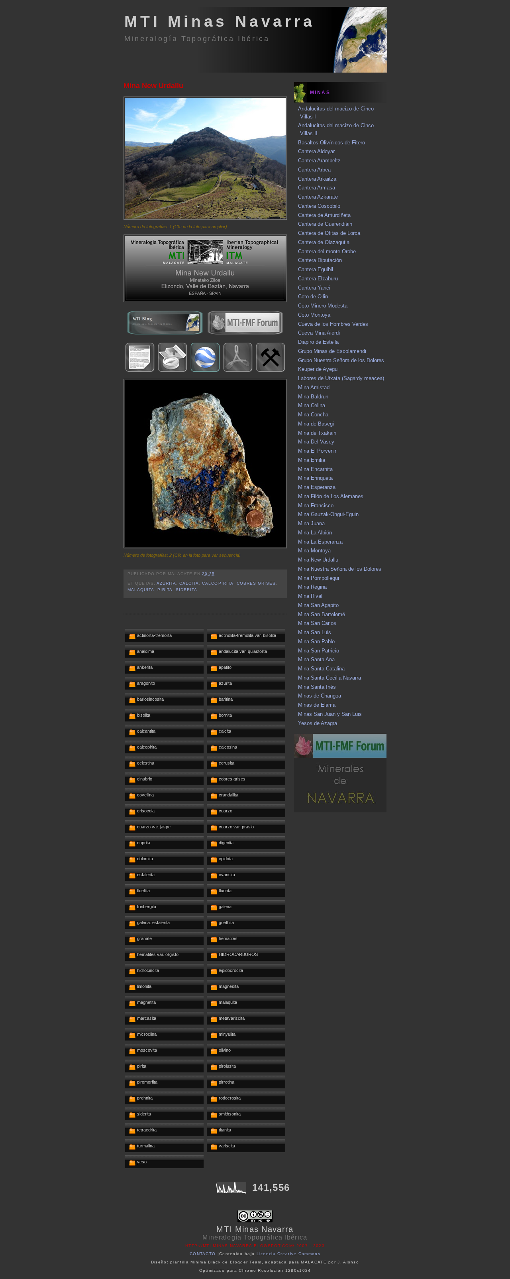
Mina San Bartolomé (321, 614)
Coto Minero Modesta (322, 306)
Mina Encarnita (315, 469)
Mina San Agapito (318, 605)
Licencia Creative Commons (289, 1253)
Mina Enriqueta (315, 478)
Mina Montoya (314, 551)
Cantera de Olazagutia (323, 242)
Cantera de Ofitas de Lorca (329, 233)
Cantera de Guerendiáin (325, 224)
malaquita (141, 589)
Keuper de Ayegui (318, 369)
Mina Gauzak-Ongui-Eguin (328, 514)
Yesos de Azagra (317, 723)
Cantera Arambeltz (319, 161)
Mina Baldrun (313, 397)
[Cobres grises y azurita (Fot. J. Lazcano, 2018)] (205, 547)
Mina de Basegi (316, 424)
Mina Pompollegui (318, 578)
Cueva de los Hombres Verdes (333, 324)
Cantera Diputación (320, 260)
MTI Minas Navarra (219, 21)
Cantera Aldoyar (316, 151)
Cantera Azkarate (318, 197)
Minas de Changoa (319, 696)
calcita (189, 583)
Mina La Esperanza (320, 542)
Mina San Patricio (318, 651)
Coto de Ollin (313, 297)
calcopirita (217, 583)
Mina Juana (311, 523)
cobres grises (256, 583)
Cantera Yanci (314, 288)
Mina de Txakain (317, 433)
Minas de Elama (316, 705)
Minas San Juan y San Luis (330, 714)
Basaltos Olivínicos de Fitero (331, 143)
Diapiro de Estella (318, 342)
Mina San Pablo (316, 641)
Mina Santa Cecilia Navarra (329, 678)
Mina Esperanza (316, 487)
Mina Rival (310, 596)
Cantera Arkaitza (317, 179)
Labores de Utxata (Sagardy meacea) (341, 378)
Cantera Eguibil (315, 269)
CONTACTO (203, 1253)
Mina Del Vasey (316, 442)
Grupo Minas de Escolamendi (332, 351)
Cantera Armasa (316, 188)
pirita (165, 589)
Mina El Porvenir (317, 451)
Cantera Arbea (314, 170)
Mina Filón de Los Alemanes (330, 496)
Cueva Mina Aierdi (319, 333)
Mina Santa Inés (317, 687)
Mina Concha (313, 415)
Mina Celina (311, 405)
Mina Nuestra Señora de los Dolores (339, 569)
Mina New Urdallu (153, 86)
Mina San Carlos (317, 623)
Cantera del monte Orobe (327, 251)
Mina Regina (312, 587)
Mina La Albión (315, 533)
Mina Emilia (311, 460)
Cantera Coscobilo (319, 206)
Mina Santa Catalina (321, 669)
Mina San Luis (314, 632)
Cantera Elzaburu (318, 279)
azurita (166, 583)
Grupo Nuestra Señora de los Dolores (341, 360)
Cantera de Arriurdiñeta (324, 215)
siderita (186, 589)
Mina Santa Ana (316, 659)
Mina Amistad (314, 387)
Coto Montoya (314, 315)
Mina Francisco (315, 505)
